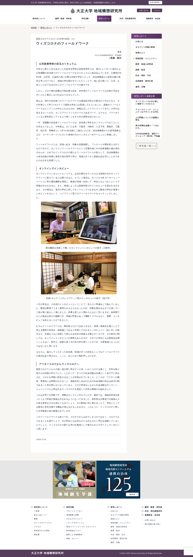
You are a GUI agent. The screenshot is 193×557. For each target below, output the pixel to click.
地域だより (140, 53)
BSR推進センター (73, 531)
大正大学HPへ (155, 2)
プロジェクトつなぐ (74, 511)
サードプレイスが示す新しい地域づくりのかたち (147, 102)
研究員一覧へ (146, 146)
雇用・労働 (140, 87)
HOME (34, 28)
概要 (36, 519)
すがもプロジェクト (74, 519)
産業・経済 (140, 70)
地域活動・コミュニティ (146, 58)
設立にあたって (40, 515)
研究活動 (85, 19)
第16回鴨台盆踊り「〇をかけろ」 (147, 126)
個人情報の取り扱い (153, 524)
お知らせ (139, 41)
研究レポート (104, 19)
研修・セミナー (72, 538)
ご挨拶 (36, 511)
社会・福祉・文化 (143, 75)
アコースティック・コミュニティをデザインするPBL (147, 110)
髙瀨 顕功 (115, 58)
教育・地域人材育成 (144, 64)
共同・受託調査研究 (128, 19)
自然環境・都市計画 (144, 81)
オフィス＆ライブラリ (43, 523)
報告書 (36, 535)
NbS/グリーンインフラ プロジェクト (81, 527)
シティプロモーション (75, 523)
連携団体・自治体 (153, 19)
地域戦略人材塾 (72, 515)
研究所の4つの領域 (41, 531)
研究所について (39, 19)
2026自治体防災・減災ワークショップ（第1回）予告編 (147, 135)
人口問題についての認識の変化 (147, 118)
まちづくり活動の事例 (145, 47)
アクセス (157, 10)
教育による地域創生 (74, 535)
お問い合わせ (143, 10)
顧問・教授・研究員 (63, 19)
